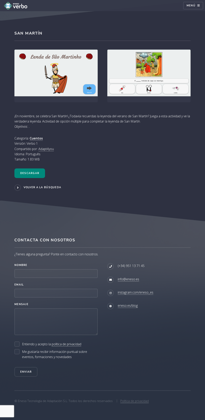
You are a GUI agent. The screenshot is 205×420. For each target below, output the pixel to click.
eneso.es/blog (128, 305)
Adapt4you (46, 149)
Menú (191, 5)
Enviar (26, 372)
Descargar (29, 173)
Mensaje (21, 304)
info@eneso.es (128, 279)
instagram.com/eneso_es (135, 292)
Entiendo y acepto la (51, 344)
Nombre (20, 265)
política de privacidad (66, 344)
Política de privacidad (134, 401)
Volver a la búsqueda (42, 187)
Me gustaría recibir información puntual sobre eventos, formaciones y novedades (54, 354)
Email (19, 285)
